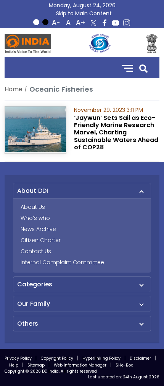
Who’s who (35, 218)
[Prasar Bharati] (99, 43)
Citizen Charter (41, 240)
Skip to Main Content (84, 13)
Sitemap (36, 365)
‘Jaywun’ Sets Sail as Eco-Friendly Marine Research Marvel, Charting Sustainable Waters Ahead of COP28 (116, 132)
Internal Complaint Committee (62, 262)
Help (13, 365)
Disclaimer (140, 358)
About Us (33, 207)
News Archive (38, 229)
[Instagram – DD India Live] (126, 22)
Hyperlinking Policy (101, 358)
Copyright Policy (57, 358)
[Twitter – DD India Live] (93, 22)
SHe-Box (124, 365)
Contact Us (36, 251)
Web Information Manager (80, 365)
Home (14, 89)
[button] (143, 67)
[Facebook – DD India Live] (104, 22)
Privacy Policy (18, 358)
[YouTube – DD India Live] (115, 22)
